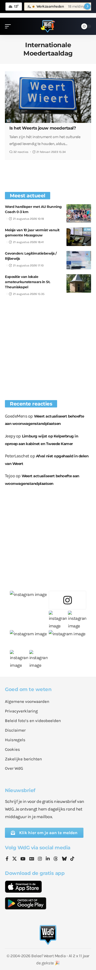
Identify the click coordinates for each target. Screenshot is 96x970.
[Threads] (56, 859)
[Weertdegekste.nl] (48, 26)
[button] (9, 26)
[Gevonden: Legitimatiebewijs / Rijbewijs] (78, 260)
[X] (14, 859)
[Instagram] (40, 859)
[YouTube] (23, 859)
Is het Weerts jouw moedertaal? (42, 128)
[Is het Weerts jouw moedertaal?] (48, 97)
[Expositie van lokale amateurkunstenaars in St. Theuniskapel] (78, 283)
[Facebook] (7, 859)
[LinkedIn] (47, 859)
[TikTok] (72, 859)
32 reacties (20, 152)
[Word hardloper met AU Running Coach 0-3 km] (78, 213)
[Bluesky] (64, 859)
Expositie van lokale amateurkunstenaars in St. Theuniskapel (27, 282)
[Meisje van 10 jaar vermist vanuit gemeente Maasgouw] (78, 237)
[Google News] (32, 859)
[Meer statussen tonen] (87, 6)
